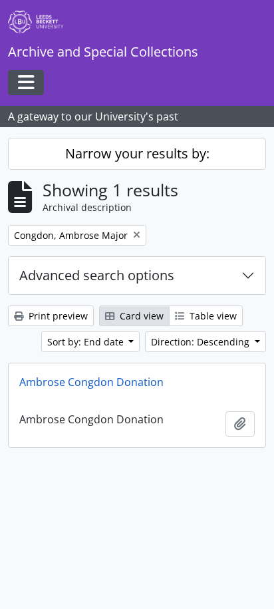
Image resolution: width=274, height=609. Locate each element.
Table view (212, 315)
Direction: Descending (201, 341)
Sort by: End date (86, 341)
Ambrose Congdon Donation (91, 382)
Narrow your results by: (137, 153)
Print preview (57, 315)
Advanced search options (96, 275)
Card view (140, 315)
